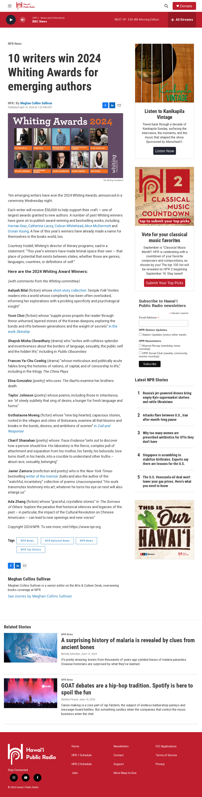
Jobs (75, 773)
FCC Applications (166, 746)
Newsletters (121, 746)
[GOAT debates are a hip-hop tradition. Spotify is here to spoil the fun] (30, 693)
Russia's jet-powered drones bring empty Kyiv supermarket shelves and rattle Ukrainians (167, 397)
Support (119, 764)
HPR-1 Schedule (82, 755)
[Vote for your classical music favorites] (164, 196)
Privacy (160, 764)
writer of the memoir (42, 476)
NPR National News (57, 540)
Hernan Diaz (17, 226)
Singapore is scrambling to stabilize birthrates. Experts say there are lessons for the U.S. (165, 459)
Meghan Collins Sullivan (36, 103)
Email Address (149, 317)
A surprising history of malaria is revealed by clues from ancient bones (128, 643)
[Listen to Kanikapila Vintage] (164, 73)
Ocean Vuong (18, 231)
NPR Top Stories (31, 549)
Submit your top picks (164, 282)
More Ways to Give (125, 773)
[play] (11, 20)
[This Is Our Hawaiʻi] (164, 529)
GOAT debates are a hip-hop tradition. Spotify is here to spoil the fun (127, 689)
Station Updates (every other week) (163, 334)
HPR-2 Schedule (82, 764)
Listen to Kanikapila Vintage (164, 114)
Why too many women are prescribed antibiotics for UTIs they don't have (168, 437)
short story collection (69, 290)
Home (75, 746)
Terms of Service (166, 755)
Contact (118, 755)
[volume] (22, 19)
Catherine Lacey (40, 226)
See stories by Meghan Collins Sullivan (40, 596)
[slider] (29, 20)
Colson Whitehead (69, 226)
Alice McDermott (98, 226)
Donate (186, 6)
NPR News (15, 44)
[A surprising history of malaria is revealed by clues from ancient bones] (30, 648)
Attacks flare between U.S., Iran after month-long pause (165, 417)
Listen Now (164, 150)
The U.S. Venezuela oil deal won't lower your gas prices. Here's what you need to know (167, 481)
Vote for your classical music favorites (164, 237)
